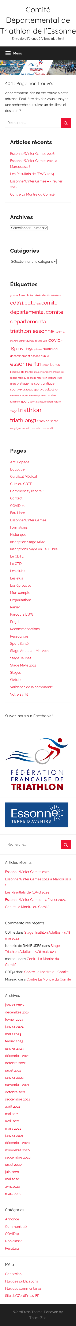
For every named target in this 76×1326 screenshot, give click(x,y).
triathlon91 (23, 420)
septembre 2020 (18, 1157)
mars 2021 (13, 1128)
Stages (15, 672)
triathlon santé (47, 421)
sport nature (54, 401)
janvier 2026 (14, 1005)
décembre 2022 (17, 1056)
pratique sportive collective (40, 389)
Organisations (20, 600)
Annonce (12, 1219)
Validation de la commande (31, 687)
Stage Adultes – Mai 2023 (29, 651)
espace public (40, 356)
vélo (52, 428)
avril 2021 (12, 1121)
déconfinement (20, 356)
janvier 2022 (14, 1078)
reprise (51, 395)
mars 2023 (13, 1034)
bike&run (56, 295)
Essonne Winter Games (28, 520)
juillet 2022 (13, 1070)
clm (39, 303)
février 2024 (14, 1019)
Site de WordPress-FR (22, 1296)
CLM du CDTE (21, 484)
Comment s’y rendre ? (27, 491)
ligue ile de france (21, 371)
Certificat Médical (23, 477)
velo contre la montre (37, 428)
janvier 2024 (14, 1027)
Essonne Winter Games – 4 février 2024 (35, 900)
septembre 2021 (17, 1099)
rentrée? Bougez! (19, 395)
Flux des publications (21, 1281)
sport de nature (38, 401)
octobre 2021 (15, 1092)
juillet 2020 (13, 1165)
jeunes (55, 365)
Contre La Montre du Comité (32, 194)
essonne (21, 363)
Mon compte (20, 593)
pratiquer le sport (29, 383)
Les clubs (17, 571)
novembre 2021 (17, 1085)
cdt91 (17, 303)
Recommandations (25, 629)
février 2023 (14, 1041)
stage (13, 411)
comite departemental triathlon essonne (36, 321)
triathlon (29, 409)
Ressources (19, 636)
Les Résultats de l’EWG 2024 (32, 174)
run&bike (15, 401)
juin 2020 (12, 1172)
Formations (19, 527)
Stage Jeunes (20, 658)
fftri (37, 364)
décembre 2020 (17, 1143)
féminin (45, 365)
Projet (14, 622)
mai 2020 (12, 1179)
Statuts (15, 680)
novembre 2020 (17, 1150)
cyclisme (37, 349)
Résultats (12, 1248)
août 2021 (12, 1106)
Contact (16, 498)
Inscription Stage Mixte (27, 542)
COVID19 (12, 1234)
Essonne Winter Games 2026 (32, 154)
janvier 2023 (14, 1048)
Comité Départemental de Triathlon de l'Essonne (38, 20)
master (38, 372)
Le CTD (16, 564)
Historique (18, 535)
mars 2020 (13, 1194)
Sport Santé (19, 644)
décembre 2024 (17, 1012)
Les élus (16, 578)
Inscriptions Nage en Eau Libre (33, 549)
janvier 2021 (14, 1136)
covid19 (24, 348)
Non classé (13, 1241)
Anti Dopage (19, 462)
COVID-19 (17, 506)
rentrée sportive (37, 395)
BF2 (48, 295)
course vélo (41, 341)
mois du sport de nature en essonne (37, 378)
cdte (30, 303)
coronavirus (26, 340)
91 (11, 295)
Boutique (17, 469)
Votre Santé (19, 694)
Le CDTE (17, 556)
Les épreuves (20, 585)
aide (15, 295)
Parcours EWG (21, 614)
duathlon (50, 349)
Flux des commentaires (23, 1289)
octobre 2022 (15, 1063)
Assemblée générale (32, 295)
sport (24, 401)
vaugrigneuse (17, 428)
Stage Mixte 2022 (23, 665)
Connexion (13, 1274)
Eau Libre (17, 513)
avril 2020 (12, 1187)
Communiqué (16, 1227)
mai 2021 (12, 1114)
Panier (15, 607)
